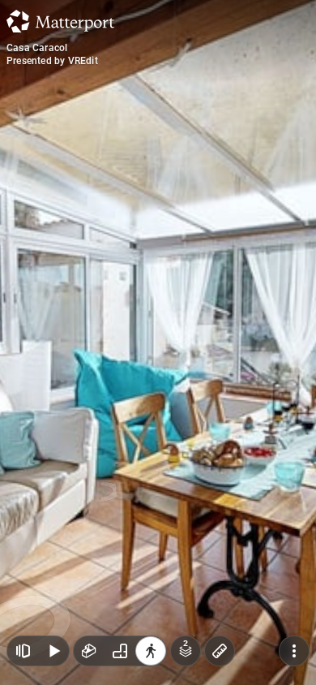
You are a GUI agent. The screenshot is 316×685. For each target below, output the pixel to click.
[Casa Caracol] (158, 342)
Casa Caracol (36, 48)
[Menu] (294, 650)
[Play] (53, 651)
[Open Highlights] (22, 651)
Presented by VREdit (52, 61)
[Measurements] (219, 650)
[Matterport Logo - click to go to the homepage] (60, 21)
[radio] (89, 651)
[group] (120, 650)
